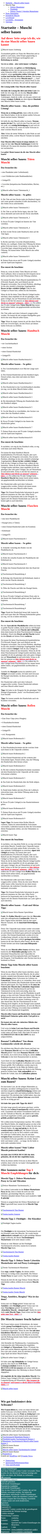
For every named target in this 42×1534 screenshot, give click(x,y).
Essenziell (7, 1477)
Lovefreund (10, 18)
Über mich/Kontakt (13, 1465)
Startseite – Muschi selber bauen (17, 3)
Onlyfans (9, 22)
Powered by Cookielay (9, 1486)
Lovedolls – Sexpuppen (14, 20)
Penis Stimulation (12, 13)
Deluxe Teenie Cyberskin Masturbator (24, 11)
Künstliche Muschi (12, 16)
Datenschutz (10, 1461)
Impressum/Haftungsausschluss (17, 1463)
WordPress (13, 1456)
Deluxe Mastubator (17, 7)
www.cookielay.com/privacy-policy (24, 1529)
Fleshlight (14, 9)
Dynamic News (27, 1456)
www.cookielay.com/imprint (21, 1532)
